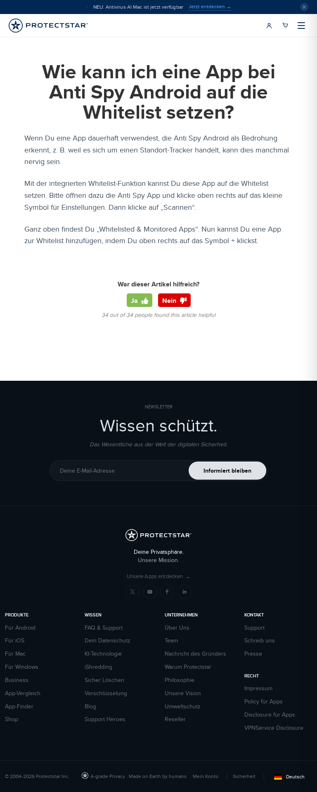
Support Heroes (105, 719)
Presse (253, 654)
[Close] (304, 7)
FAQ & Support (104, 628)
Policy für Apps (263, 701)
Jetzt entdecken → (210, 6)
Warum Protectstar (188, 667)
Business (16, 680)
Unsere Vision (183, 693)
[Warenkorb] (285, 26)
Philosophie (179, 680)
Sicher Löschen (104, 680)
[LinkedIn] (184, 592)
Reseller (175, 719)
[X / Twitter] (132, 592)
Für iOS (14, 640)
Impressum (258, 688)
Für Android (20, 628)
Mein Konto (205, 776)
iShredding (98, 667)
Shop (11, 719)
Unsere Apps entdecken (159, 576)
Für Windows (21, 667)
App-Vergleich (22, 693)
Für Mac (15, 654)
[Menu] (301, 26)
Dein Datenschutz (107, 640)
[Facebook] (167, 592)
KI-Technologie (103, 654)
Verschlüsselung (106, 693)
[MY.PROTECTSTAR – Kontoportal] (269, 26)
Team (171, 640)
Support (254, 628)
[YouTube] (150, 592)
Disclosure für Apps (269, 715)
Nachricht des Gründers (195, 654)
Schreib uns (259, 640)
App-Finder (19, 706)
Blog (90, 706)
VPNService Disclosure (273, 728)
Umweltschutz (183, 706)
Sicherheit (244, 776)
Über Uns (177, 628)
